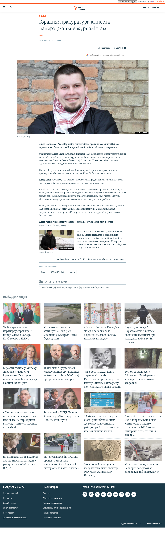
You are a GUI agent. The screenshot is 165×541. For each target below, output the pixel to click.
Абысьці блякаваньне (52, 498)
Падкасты (7, 498)
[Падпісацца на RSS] (133, 494)
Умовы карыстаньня (52, 518)
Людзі (42, 16)
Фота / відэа (8, 513)
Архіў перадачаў (10, 508)
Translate (159, 2)
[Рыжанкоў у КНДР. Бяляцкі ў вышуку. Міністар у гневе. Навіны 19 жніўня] (62, 398)
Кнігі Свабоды (9, 503)
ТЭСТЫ (146, 8)
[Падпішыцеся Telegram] (127, 494)
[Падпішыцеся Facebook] (91, 494)
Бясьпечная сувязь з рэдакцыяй (57, 508)
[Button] (104, 48)
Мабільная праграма (52, 503)
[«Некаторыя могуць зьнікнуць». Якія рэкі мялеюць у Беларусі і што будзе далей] (62, 313)
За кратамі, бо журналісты (15, 518)
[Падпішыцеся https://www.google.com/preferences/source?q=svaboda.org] (84, 494)
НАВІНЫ (155, 8)
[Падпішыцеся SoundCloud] (115, 494)
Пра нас (46, 493)
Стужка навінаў (10, 493)
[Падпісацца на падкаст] (109, 494)
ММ (41, 36)
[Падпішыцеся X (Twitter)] (97, 494)
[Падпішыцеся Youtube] (103, 494)
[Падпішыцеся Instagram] (121, 494)
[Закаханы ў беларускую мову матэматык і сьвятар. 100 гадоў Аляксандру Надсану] (102, 450)
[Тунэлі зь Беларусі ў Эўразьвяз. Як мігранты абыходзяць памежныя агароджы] (143, 358)
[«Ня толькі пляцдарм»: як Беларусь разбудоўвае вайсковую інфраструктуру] (143, 450)
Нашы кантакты (50, 513)
